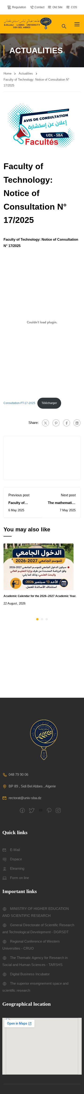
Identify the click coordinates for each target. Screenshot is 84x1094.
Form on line (19, 878)
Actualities (26, 73)
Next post (68, 495)
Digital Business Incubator (30, 974)
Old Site (57, 7)
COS (74, 7)
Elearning (17, 868)
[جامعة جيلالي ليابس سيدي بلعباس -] (28, 24)
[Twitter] (45, 422)
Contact (39, 7)
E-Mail (15, 850)
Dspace (16, 859)
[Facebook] (66, 422)
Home (7, 73)
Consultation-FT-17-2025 (19, 403)
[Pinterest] (56, 422)
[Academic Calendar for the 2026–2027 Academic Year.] (39, 566)
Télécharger (49, 403)
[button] (37, 619)
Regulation (19, 7)
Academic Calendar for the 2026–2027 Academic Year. (40, 596)
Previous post (18, 495)
